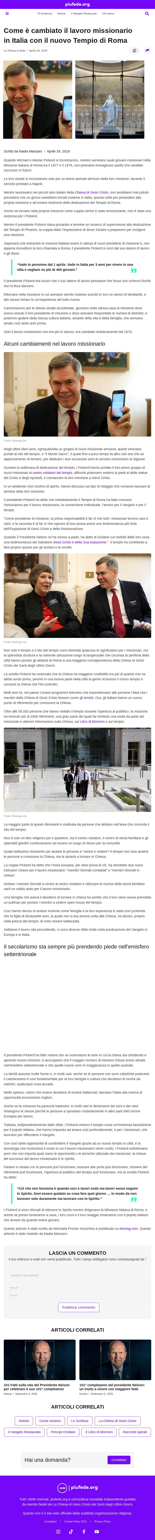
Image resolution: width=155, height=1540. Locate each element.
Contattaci (50, 1521)
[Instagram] (58, 1531)
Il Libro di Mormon (99, 1432)
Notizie (61, 13)
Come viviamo (50, 1421)
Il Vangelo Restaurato (84, 13)
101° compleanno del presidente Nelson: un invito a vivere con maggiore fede (112, 1387)
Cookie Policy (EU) (75, 1521)
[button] (7, 13)
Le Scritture (79, 1421)
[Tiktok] (71, 1531)
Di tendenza (45, 13)
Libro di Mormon (92, 722)
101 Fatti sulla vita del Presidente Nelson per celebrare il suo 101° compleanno (37, 1387)
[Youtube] (96, 1531)
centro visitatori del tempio (52, 473)
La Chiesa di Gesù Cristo (117, 1421)
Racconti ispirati (135, 1432)
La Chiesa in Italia (14, 50)
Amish (88, 698)
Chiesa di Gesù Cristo (91, 192)
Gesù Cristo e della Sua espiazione (79, 542)
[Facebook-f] (83, 1531)
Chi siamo (108, 13)
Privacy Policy (102, 1521)
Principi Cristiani (63, 1432)
